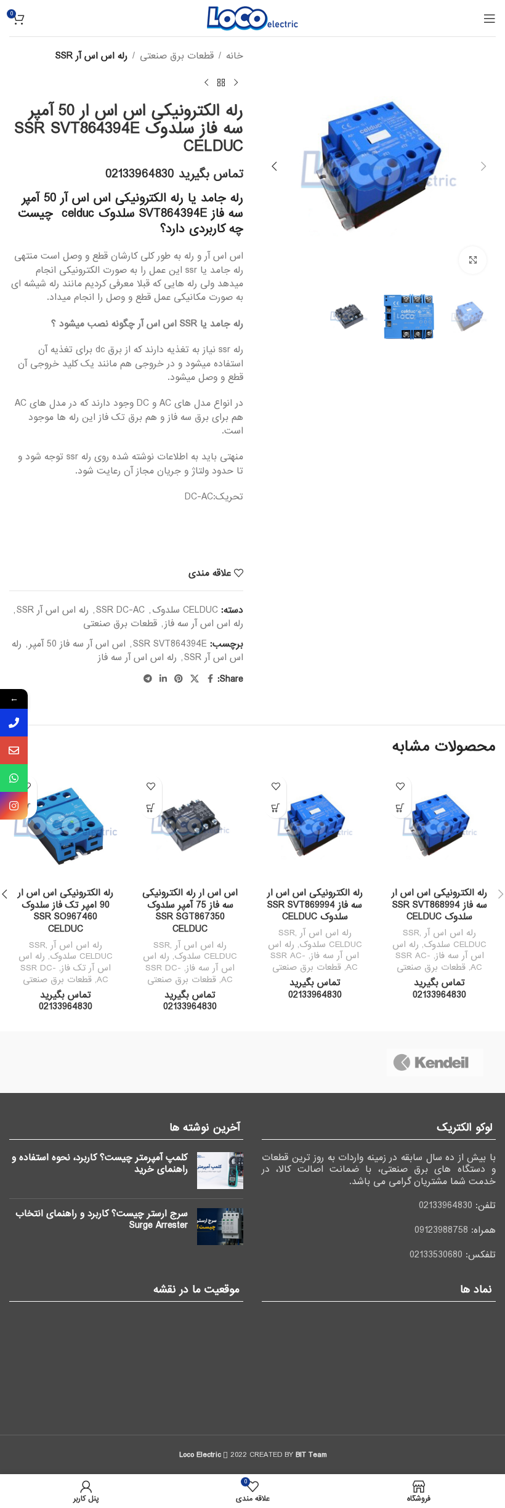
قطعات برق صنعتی (177, 56)
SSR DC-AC (120, 610)
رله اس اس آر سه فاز (203, 623)
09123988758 (441, 1230)
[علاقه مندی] (400, 786)
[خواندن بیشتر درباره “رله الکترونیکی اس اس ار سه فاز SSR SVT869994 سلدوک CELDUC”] (275, 807)
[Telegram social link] (148, 679)
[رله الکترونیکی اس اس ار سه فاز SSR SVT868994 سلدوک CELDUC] (440, 825)
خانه (234, 56)
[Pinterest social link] (179, 679)
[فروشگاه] (221, 82)
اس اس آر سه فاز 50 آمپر (77, 644)
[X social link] (195, 679)
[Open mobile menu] (489, 18)
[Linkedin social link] (163, 679)
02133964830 (445, 1205)
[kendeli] (435, 1062)
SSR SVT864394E (170, 644)
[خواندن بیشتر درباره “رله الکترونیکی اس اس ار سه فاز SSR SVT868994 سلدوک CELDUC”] (400, 807)
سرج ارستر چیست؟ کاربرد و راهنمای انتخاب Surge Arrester (101, 1219)
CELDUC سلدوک (185, 610)
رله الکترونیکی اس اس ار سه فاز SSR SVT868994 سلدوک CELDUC (439, 904)
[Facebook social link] (210, 679)
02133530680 (436, 1255)
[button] (483, 166)
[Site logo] (252, 17)
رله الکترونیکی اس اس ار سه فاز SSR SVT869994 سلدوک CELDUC (315, 904)
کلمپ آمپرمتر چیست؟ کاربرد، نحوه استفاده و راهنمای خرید (100, 1163)
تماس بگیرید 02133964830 (174, 174)
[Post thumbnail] (220, 1170)
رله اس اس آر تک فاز (64, 962)
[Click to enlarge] (473, 260)
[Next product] (206, 82)
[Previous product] (235, 82)
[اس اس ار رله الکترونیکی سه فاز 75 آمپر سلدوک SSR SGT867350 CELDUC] (190, 825)
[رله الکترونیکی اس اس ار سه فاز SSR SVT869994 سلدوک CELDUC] (315, 825)
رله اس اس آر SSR (91, 56)
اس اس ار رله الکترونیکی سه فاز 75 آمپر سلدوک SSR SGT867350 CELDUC (190, 911)
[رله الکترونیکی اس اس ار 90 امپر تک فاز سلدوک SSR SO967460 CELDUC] (65, 825)
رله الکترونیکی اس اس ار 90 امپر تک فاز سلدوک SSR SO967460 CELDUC (65, 911)
